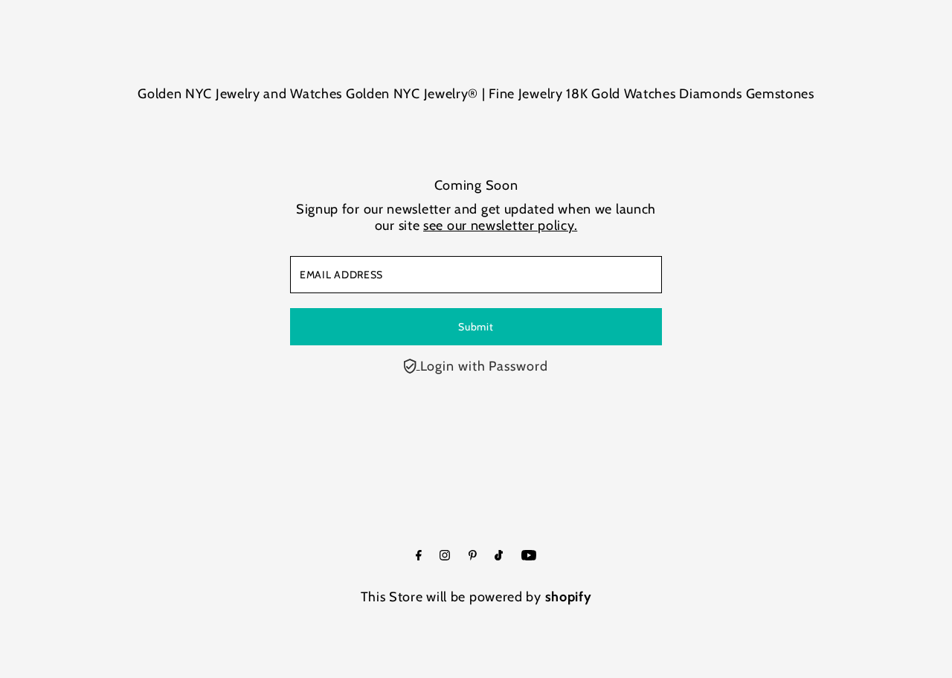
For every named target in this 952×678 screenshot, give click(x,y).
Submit (475, 326)
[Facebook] (418, 556)
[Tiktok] (498, 556)
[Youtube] (529, 556)
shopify (568, 597)
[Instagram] (445, 556)
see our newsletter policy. (500, 225)
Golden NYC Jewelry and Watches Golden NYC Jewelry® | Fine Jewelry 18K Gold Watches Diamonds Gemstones (476, 94)
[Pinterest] (472, 556)
